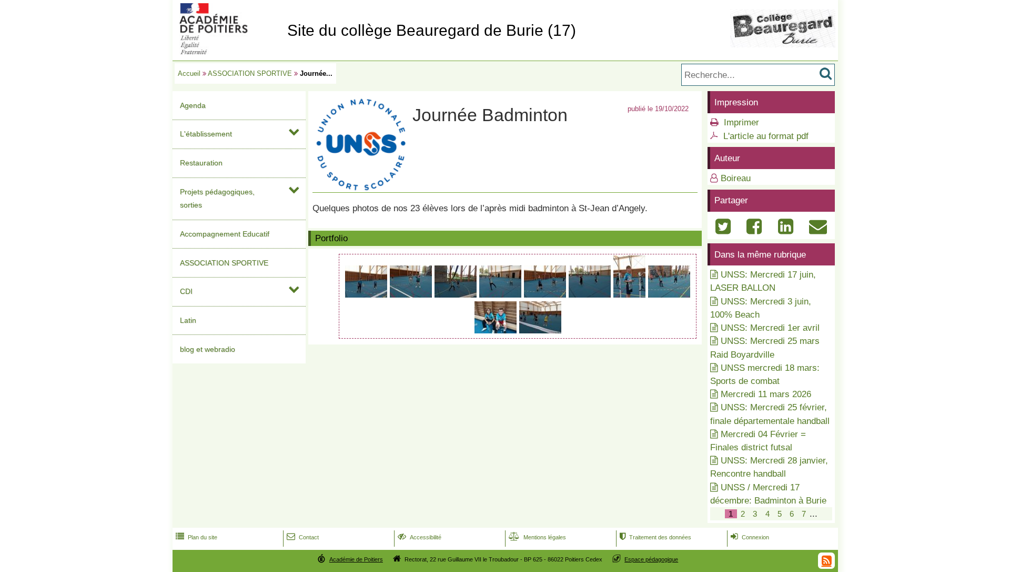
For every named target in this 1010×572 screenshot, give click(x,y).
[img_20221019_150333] (496, 331)
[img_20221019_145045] (457, 295)
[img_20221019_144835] (367, 295)
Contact (303, 537)
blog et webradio (207, 349)
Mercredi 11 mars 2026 (766, 394)
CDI (186, 291)
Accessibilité (419, 537)
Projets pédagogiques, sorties (217, 198)
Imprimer (741, 122)
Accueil (189, 73)
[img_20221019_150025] (591, 295)
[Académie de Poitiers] (227, 51)
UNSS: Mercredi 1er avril (770, 328)
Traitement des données (655, 537)
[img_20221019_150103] (630, 295)
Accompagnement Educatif (224, 234)
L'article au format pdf (766, 136)
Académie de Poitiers (356, 559)
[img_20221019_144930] (412, 295)
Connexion (750, 537)
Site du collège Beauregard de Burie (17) (431, 30)
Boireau (736, 178)
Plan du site (196, 537)
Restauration (201, 163)
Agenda (193, 105)
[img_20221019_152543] (540, 331)
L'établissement (206, 134)
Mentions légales (537, 537)
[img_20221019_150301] (669, 295)
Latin (188, 320)
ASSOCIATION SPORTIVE (250, 73)
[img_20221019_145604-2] (501, 295)
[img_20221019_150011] (546, 295)
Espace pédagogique (651, 559)
